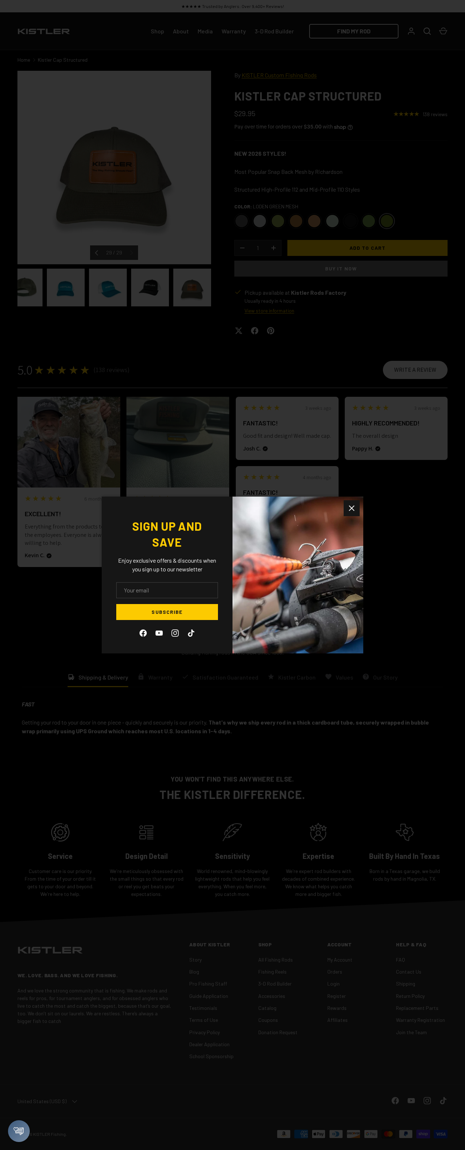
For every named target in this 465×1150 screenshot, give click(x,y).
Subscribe (166, 612)
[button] (19, 1131)
